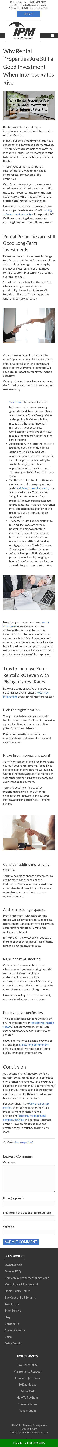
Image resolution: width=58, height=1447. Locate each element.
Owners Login (13, 1265)
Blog (8, 1317)
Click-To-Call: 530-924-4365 (29, 1442)
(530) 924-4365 (29, 1428)
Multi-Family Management (21, 1284)
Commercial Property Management (27, 1278)
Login (28, 14)
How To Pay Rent (27, 1397)
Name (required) (13, 1198)
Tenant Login (27, 1410)
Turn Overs (12, 1304)
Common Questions (27, 1378)
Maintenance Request (27, 1371)
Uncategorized (23, 1142)
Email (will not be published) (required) (27, 1212)
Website (8, 1226)
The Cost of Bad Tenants (20, 1297)
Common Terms (27, 1404)
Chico (8, 1337)
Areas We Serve (15, 1330)
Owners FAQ (13, 1271)
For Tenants (27, 1356)
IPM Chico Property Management (29, 1425)
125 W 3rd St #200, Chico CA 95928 (28, 7)
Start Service (13, 1310)
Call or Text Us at (28, 1)
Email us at (28, 4)
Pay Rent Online (27, 1365)
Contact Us (12, 1323)
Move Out (27, 1391)
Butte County (13, 1343)
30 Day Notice (27, 1384)
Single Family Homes (17, 1291)
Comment (9, 1162)
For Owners (14, 1256)
